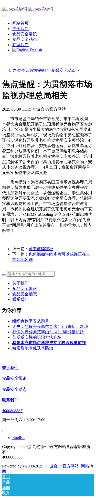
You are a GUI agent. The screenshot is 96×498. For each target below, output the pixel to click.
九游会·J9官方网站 (29, 70)
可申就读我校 (41, 249)
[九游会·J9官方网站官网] (48, 9)
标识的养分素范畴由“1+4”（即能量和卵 (48, 332)
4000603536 (12, 410)
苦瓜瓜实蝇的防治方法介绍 (36, 337)
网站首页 (20, 23)
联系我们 (20, 299)
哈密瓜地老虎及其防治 (32, 348)
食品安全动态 (63, 70)
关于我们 (20, 283)
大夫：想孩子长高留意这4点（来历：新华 (50, 326)
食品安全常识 (24, 288)
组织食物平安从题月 (30, 321)
